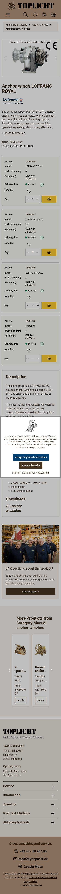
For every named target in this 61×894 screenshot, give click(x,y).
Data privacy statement (35, 472)
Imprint (16, 472)
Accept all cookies (30, 465)
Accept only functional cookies (31, 457)
